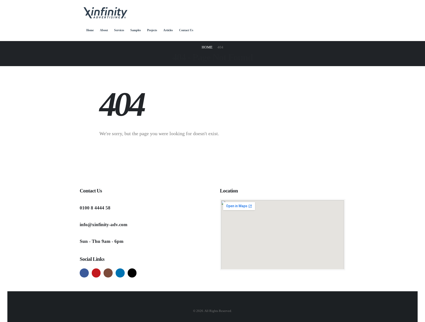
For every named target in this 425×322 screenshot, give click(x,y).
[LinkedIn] (120, 273)
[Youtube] (96, 273)
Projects (152, 30)
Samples (135, 30)
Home (90, 30)
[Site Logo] (105, 12)
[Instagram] (108, 273)
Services (119, 30)
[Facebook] (84, 273)
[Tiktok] (132, 273)
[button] (85, 38)
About (104, 30)
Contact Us (186, 30)
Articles (168, 30)
